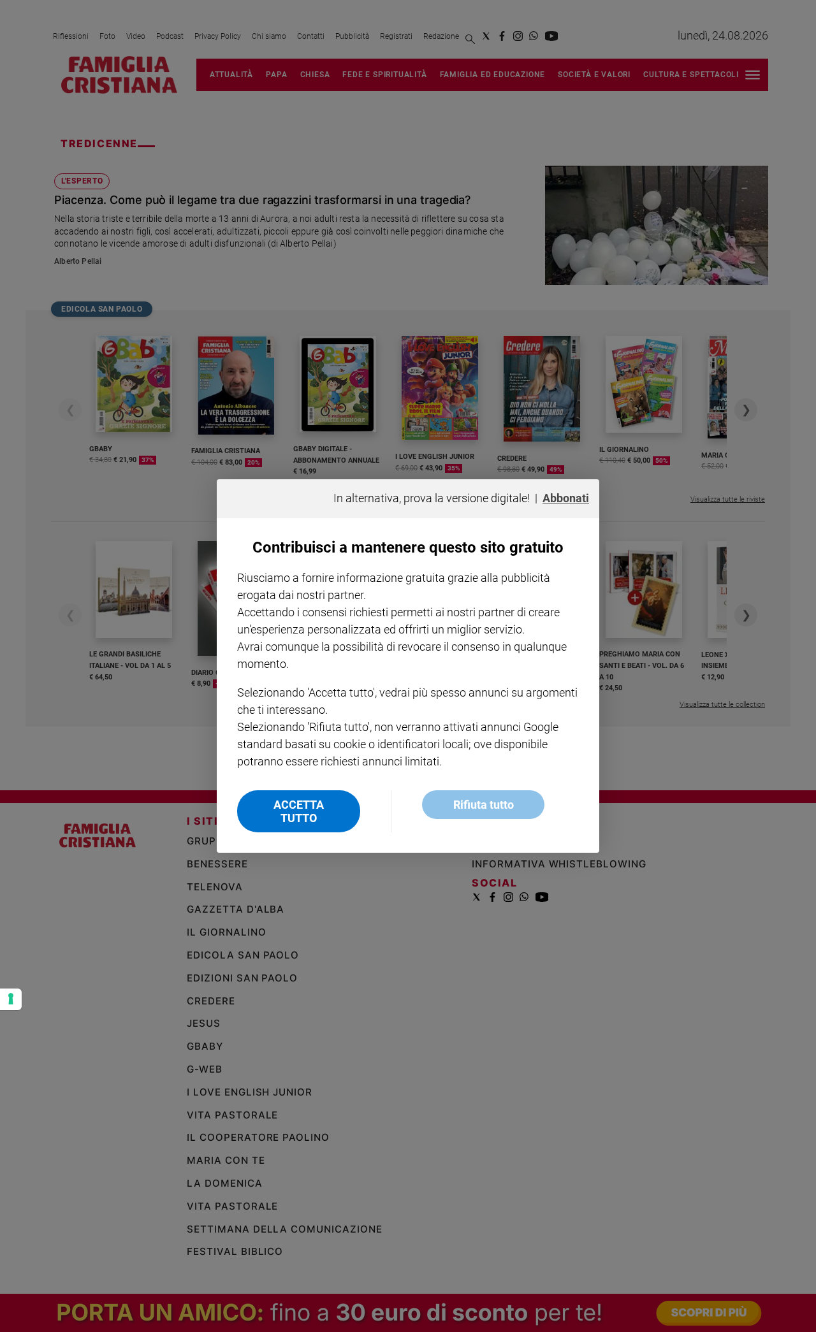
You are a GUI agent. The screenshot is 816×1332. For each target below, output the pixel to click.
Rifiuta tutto (483, 804)
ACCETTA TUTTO (298, 811)
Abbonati (566, 498)
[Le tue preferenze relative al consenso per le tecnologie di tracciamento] (11, 999)
